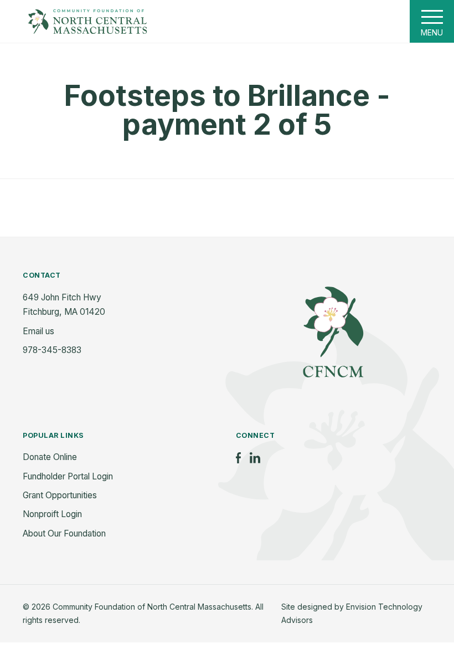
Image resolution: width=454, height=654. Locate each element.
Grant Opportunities (60, 495)
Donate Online (50, 457)
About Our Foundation (64, 533)
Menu (432, 32)
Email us (38, 331)
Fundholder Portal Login (68, 476)
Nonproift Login (52, 514)
